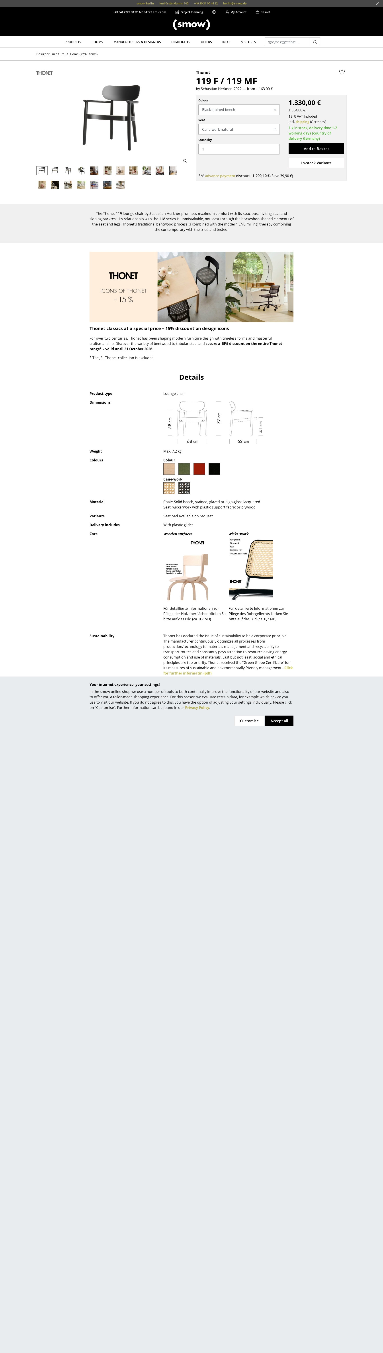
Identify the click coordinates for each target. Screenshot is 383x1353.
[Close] (377, 3)
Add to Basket (316, 148)
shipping (302, 121)
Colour (203, 100)
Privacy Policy (197, 707)
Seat (201, 120)
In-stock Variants (316, 162)
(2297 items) (84, 54)
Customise (249, 720)
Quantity (205, 140)
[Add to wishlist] (342, 72)
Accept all (279, 720)
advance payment (220, 175)
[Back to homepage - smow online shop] (191, 24)
